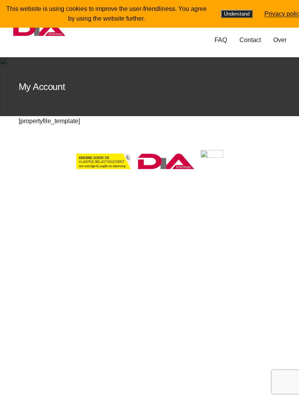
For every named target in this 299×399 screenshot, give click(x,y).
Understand (237, 14)
